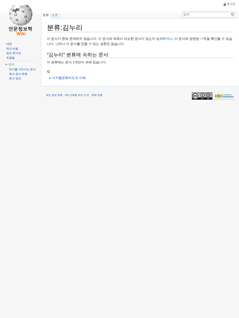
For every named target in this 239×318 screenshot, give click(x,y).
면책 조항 (96, 95)
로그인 (231, 4)
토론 (55, 15)
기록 (203, 39)
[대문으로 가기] (20, 18)
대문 (9, 44)
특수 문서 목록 (18, 74)
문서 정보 (15, 78)
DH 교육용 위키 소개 (77, 95)
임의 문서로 (13, 53)
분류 (46, 15)
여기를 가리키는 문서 (22, 69)
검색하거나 (164, 39)
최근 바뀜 (12, 48)
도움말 (10, 57)
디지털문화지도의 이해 (69, 78)
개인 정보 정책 (54, 95)
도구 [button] (11, 64)
